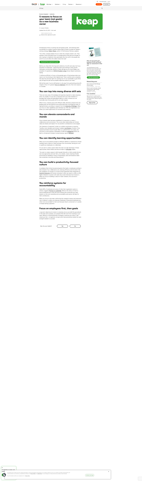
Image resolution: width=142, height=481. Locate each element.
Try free (99, 4)
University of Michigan (71, 106)
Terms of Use (27, 475)
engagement (70, 131)
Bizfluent (71, 133)
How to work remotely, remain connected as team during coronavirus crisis (94, 89)
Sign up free (92, 102)
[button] (4, 475)
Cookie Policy (39, 473)
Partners (70, 4)
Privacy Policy (32, 473)
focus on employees (60, 85)
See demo (106, 4)
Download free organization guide (48, 34)
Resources (78, 4)
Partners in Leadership (55, 191)
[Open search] (97, 1)
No (75, 226)
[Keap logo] (38, 4)
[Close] (108, 471)
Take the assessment (93, 77)
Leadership (52, 14)
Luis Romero (68, 128)
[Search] (102, 8)
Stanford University (44, 173)
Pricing (64, 4)
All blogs (41, 8)
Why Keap (49, 4)
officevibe (68, 149)
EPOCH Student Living (60, 71)
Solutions (57, 4)
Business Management (43, 14)
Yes (62, 226)
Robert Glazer (52, 51)
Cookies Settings (89, 475)
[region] (57, 474)
